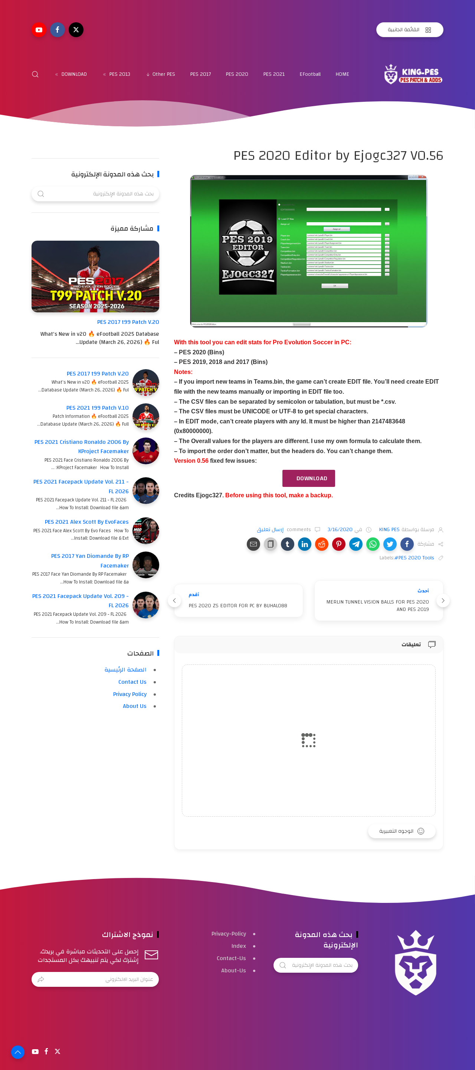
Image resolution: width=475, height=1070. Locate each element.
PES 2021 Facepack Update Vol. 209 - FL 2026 (80, 601)
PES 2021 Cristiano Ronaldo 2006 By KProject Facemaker (82, 446)
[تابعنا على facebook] (57, 29)
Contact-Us (231, 958)
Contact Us (132, 681)
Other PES (164, 74)
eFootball (310, 74)
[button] (407, 544)
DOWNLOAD (74, 74)
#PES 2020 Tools (414, 558)
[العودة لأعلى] (17, 1052)
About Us (135, 706)
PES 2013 (119, 74)
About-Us (233, 970)
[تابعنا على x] (76, 29)
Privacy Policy (130, 694)
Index (239, 946)
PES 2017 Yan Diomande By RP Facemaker (90, 560)
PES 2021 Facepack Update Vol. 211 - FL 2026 (81, 486)
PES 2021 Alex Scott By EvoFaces (87, 521)
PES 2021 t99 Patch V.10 (97, 407)
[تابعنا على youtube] (39, 29)
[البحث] (35, 74)
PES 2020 (237, 74)
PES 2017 (200, 74)
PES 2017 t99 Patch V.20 (128, 322)
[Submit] (41, 979)
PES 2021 (274, 74)
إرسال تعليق (271, 529)
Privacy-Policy (229, 933)
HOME (342, 74)
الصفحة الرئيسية (125, 669)
